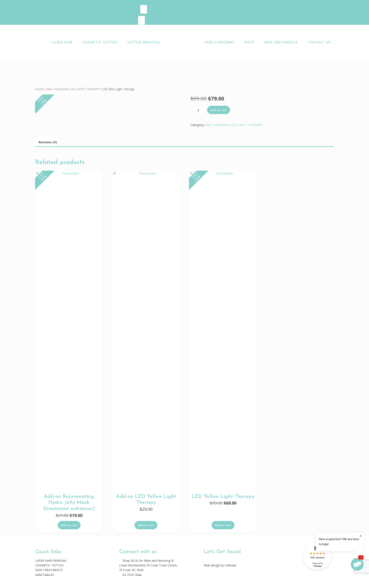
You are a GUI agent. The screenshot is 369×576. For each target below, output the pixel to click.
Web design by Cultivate (220, 565)
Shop (249, 42)
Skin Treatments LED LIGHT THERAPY (72, 89)
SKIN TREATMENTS (49, 570)
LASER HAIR (62, 42)
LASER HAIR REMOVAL (51, 561)
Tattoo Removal (144, 42)
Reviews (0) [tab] (48, 142)
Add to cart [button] (69, 525)
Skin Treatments (281, 42)
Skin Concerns (219, 42)
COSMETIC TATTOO (49, 565)
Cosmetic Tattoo (99, 42)
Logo (183, 42)
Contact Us (319, 42)
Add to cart (218, 110)
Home (39, 89)
